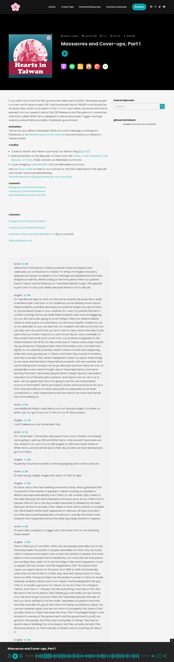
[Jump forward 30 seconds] (21, 655)
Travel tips (67, 6)
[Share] (165, 656)
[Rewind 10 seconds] (9, 655)
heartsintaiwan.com (20, 240)
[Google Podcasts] (105, 68)
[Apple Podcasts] (64, 68)
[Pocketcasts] (97, 68)
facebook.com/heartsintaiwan (27, 191)
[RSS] (80, 68)
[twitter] (159, 7)
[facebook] (151, 7)
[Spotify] (72, 68)
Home (52, 6)
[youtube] (163, 7)
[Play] (15, 656)
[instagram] (155, 7)
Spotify (84, 151)
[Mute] (153, 656)
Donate (139, 6)
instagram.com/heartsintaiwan (27, 187)
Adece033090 (39, 164)
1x (159, 656)
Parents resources (90, 6)
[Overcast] (89, 68)
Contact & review (116, 6)
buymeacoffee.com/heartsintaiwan (30, 234)
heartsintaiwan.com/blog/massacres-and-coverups (40, 176)
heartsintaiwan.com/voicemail (46, 134)
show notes (25, 169)
